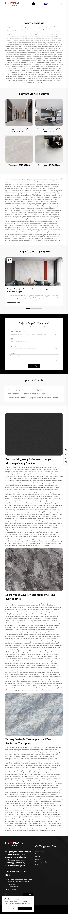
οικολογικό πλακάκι (14, 394)
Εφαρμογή (38, 859)
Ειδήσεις (37, 856)
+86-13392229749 (13, 884)
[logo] (14, 4)
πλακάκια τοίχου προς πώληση (17, 390)
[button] (28, 308)
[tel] (66, 454)
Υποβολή (34, 366)
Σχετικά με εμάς (39, 851)
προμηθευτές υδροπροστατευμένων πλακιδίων (44, 397)
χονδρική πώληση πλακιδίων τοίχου (35, 394)
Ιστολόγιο (37, 864)
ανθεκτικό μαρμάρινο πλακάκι (17, 397)
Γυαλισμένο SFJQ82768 (49, 165)
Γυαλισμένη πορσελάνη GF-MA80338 (49, 130)
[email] (66, 462)
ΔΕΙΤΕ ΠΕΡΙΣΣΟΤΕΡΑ (13, 303)
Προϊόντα (37, 854)
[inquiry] (66, 450)
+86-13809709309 (13, 887)
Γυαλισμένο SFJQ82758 (19, 165)
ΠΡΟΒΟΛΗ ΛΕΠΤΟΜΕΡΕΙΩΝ (19, 113)
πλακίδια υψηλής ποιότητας (39, 390)
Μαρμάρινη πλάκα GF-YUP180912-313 (19, 130)
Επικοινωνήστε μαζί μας (41, 862)
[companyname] (14, 843)
